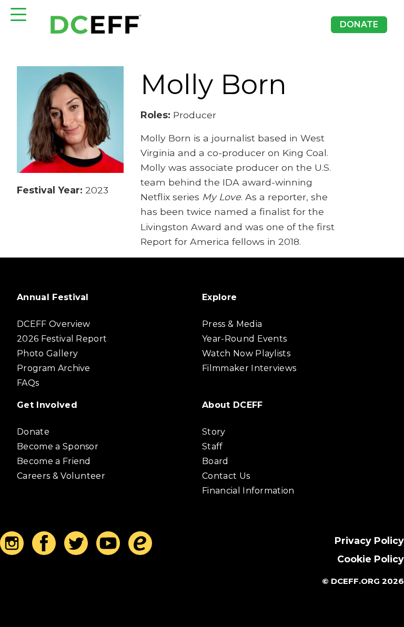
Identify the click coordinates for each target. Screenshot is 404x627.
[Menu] (18, 14)
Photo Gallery (47, 353)
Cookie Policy (370, 558)
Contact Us (226, 476)
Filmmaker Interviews (249, 368)
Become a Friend (54, 461)
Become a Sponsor (57, 446)
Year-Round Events (244, 339)
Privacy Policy (369, 540)
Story (214, 432)
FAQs (28, 383)
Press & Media (232, 324)
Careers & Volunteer (61, 476)
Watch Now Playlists (246, 353)
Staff (212, 446)
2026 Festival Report (62, 339)
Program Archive (53, 368)
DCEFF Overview (53, 324)
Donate (359, 24)
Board (215, 461)
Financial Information (248, 491)
